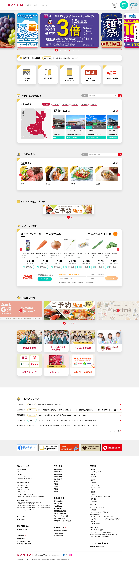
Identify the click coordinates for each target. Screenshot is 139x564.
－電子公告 (92, 476)
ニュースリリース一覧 (113, 431)
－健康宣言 (93, 501)
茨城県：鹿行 (58, 479)
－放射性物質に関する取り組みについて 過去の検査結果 (33, 507)
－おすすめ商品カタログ (24, 479)
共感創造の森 (58, 506)
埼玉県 (65, 104)
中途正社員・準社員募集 (24, 544)
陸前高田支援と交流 (60, 511)
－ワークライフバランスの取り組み (100, 532)
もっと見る (113, 111)
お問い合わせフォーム (60, 530)
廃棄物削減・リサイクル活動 (62, 521)
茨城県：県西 (58, 477)
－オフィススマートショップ (25, 494)
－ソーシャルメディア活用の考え (99, 512)
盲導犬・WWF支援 (59, 518)
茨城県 (46, 104)
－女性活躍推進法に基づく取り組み (100, 537)
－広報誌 (92, 494)
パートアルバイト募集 (23, 541)
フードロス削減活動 (60, 513)
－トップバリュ (21, 476)
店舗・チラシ (59, 466)
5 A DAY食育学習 (22, 529)
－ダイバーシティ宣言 (96, 530)
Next (117, 49)
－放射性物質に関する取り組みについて (29, 503)
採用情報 (20, 535)
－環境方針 (92, 521)
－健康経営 (92, 499)
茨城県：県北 (58, 469)
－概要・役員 (94, 485)
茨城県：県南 (58, 474)
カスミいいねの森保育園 (96, 546)
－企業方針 (92, 474)
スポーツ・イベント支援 (61, 516)
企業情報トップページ (96, 469)
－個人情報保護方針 (95, 514)
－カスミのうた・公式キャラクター (100, 496)
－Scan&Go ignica (22, 487)
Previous (21, 49)
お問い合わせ (59, 527)
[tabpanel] (27, 30)
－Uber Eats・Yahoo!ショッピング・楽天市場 (30, 496)
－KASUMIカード (22, 485)
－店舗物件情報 (58, 535)
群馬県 (84, 104)
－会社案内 (92, 492)
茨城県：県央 (58, 472)
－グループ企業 (94, 487)
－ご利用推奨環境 (94, 524)
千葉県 (55, 104)
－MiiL (19, 472)
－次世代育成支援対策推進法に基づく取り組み (103, 534)
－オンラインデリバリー (24, 490)
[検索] (28, 5)
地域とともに (59, 498)
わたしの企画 (58, 504)
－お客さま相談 (58, 533)
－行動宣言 (92, 510)
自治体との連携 (58, 501)
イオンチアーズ (58, 508)
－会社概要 (92, 483)
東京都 (94, 104)
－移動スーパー (21, 492)
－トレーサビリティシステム (25, 510)
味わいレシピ (21, 519)
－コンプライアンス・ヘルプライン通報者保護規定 (104, 519)
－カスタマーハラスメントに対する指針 (101, 517)
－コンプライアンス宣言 (96, 507)
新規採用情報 (21, 539)
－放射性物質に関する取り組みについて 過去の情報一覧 (33, 505)
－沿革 (91, 490)
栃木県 (74, 104)
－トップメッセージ (95, 472)
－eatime (20, 474)
